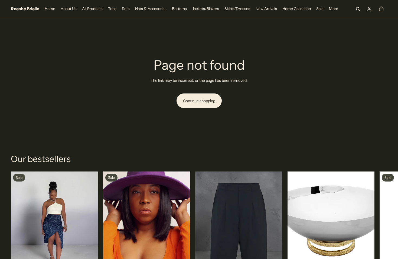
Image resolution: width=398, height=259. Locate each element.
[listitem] (333, 9)
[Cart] (381, 9)
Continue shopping (199, 100)
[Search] (358, 9)
